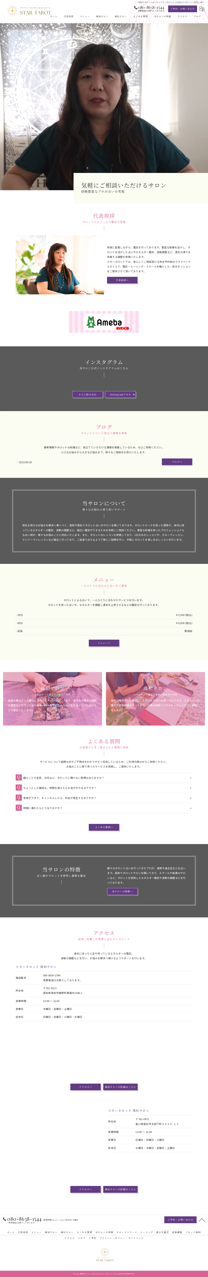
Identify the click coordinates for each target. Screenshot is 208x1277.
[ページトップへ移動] (202, 1220)
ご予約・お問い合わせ (182, 8)
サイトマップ (136, 1238)
